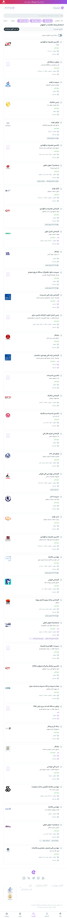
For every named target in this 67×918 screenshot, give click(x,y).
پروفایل (7, 916)
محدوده (13, 21)
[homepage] (33, 872)
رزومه (20, 916)
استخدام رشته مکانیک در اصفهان (52, 25)
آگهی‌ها (33, 916)
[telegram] (33, 878)
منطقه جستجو (36, 21)
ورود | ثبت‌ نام (8, 8)
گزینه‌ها (47, 916)
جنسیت (5, 21)
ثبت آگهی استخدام (10, 29)
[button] (59, 21)
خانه (60, 916)
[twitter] (28, 878)
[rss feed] (43, 878)
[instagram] (23, 878)
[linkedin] (38, 878)
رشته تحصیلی (24, 21)
